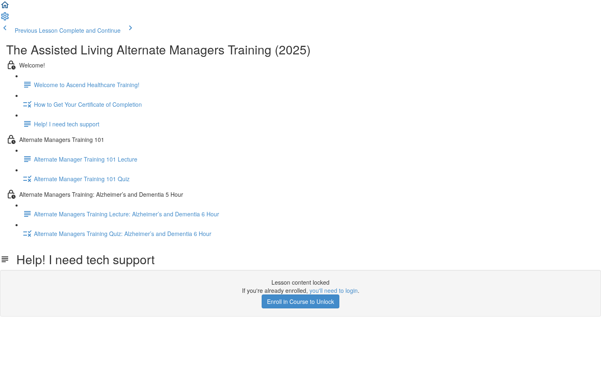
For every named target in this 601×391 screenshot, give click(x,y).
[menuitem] (5, 19)
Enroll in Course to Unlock (300, 301)
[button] (5, 7)
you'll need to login (333, 290)
